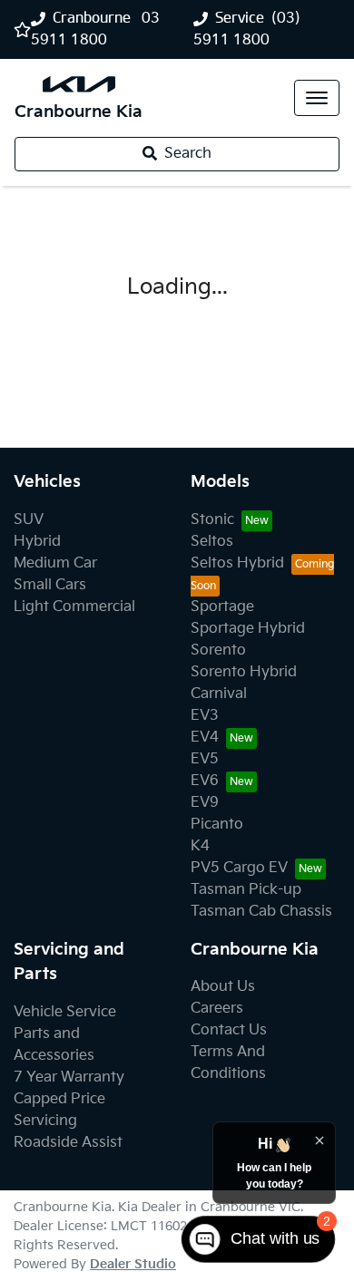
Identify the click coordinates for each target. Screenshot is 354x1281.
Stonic (212, 520)
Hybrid (37, 541)
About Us (223, 986)
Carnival (219, 694)
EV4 (205, 737)
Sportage (222, 607)
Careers (217, 1008)
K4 (200, 846)
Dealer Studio (133, 1264)
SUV (29, 520)
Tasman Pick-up (246, 889)
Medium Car (55, 563)
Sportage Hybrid (248, 628)
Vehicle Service (65, 1012)
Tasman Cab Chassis (261, 911)
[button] (316, 98)
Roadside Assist (68, 1142)
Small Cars (50, 585)
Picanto (217, 824)
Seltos (212, 541)
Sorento (218, 650)
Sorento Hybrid (244, 672)
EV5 (205, 759)
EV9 (205, 802)
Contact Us (229, 1030)
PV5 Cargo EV (239, 868)
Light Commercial (74, 607)
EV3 (205, 715)
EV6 (205, 781)
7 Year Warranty (69, 1077)
